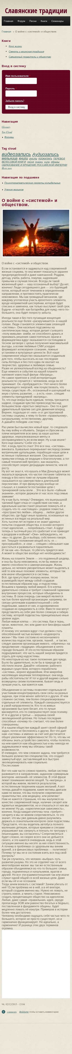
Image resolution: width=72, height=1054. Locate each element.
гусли (33, 158)
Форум (21, 21)
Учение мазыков (13, 189)
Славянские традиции (36, 10)
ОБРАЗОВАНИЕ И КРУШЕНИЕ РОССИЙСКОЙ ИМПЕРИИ (34, 165)
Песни (33, 21)
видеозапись (16, 154)
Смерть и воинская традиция (26, 51)
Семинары (57, 21)
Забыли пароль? (14, 100)
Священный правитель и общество (30, 56)
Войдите (24, 1011)
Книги (44, 21)
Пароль (11, 88)
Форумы (9, 137)
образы (55, 161)
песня (30, 161)
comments (12, 1011)
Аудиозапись (45, 154)
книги (23, 158)
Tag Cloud (7, 132)
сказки (39, 161)
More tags (7, 168)
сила (47, 161)
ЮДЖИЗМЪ (45, 158)
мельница (9, 158)
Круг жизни (15, 46)
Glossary (6, 127)
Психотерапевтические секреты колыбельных (32, 182)
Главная (8, 21)
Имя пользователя (17, 75)
